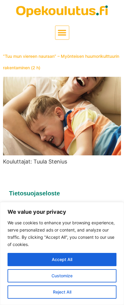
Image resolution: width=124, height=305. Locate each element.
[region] (62, 253)
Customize (62, 275)
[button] (62, 33)
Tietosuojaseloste (34, 193)
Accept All (62, 259)
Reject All (62, 291)
